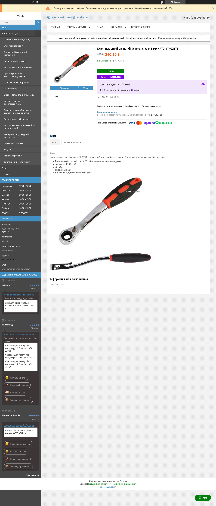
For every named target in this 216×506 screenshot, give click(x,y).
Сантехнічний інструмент (17, 82)
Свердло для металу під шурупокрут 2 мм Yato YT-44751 (20, 356)
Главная (55, 27)
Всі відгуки (31, 475)
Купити (110, 70)
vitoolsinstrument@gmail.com (16, 268)
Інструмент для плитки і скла (18, 67)
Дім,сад (7, 149)
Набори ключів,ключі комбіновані (106, 38)
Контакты (116, 27)
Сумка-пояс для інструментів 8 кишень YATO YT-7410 (20, 432)
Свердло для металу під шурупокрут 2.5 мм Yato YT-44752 (18, 364)
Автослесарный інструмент (17, 119)
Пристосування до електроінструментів (14, 75)
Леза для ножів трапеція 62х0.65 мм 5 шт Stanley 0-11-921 (19, 306)
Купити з (105, 76)
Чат (205, 497)
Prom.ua (123, 481)
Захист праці (10, 88)
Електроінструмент (13, 45)
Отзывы (6, 174)
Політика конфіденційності (124, 484)
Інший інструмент (13, 155)
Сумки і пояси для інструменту (19, 94)
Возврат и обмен (141, 27)
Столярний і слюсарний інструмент (15, 53)
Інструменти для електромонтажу (12, 102)
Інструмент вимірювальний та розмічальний (19, 127)
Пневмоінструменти (14, 143)
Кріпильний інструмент (15, 61)
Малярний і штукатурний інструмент (16, 136)
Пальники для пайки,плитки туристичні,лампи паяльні (18, 111)
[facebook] (51, 137)
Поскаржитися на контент (99, 484)
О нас (4, 168)
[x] (54, 137)
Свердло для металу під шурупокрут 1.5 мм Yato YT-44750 (18, 348)
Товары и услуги (10, 33)
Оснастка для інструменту (17, 39)
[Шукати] (38, 22)
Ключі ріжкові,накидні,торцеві (141, 38)
